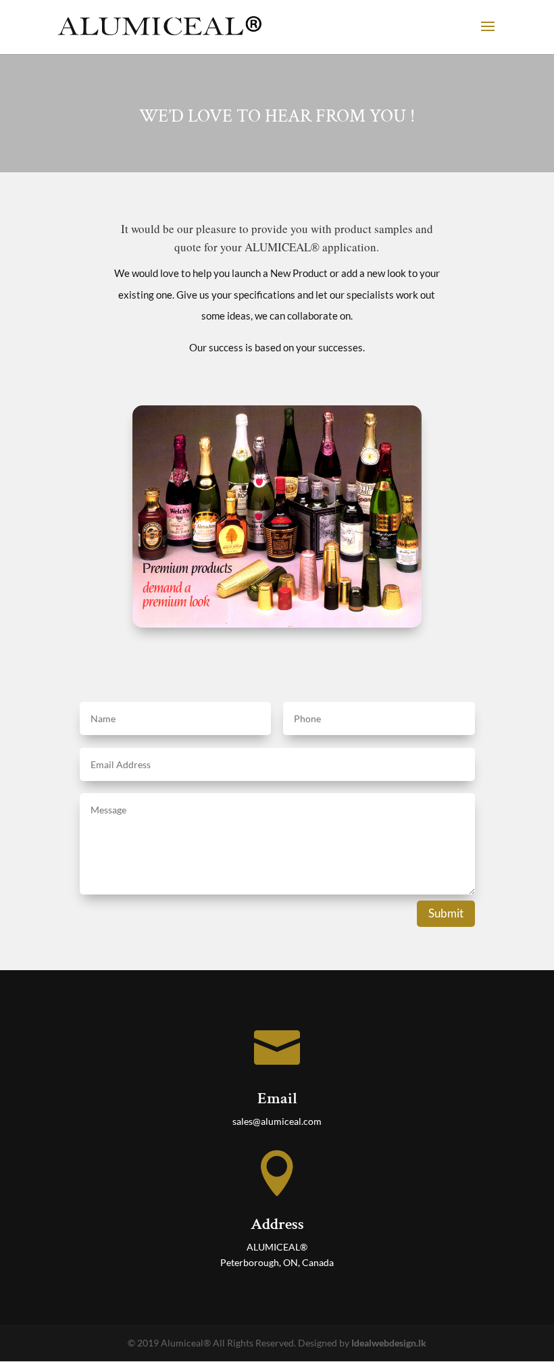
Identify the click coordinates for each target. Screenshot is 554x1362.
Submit (445, 913)
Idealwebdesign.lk (388, 1342)
